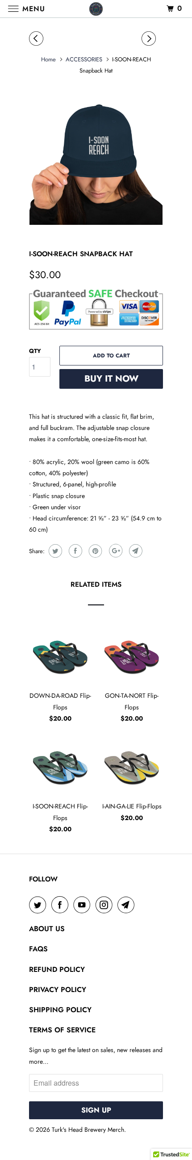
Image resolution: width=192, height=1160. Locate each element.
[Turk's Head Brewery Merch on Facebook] (61, 904)
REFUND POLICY (57, 969)
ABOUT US (47, 929)
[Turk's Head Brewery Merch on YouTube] (83, 904)
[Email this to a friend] (134, 551)
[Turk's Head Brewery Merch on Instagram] (106, 904)
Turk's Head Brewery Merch (88, 1129)
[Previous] (37, 38)
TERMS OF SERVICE (62, 1030)
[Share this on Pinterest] (94, 551)
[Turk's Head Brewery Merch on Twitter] (39, 904)
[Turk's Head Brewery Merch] (96, 8)
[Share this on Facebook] (74, 551)
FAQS (38, 949)
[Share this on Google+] (114, 551)
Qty (35, 351)
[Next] (150, 38)
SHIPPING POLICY (60, 1010)
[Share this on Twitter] (54, 551)
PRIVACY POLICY (57, 989)
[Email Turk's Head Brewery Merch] (127, 904)
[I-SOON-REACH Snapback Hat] (96, 158)
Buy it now (111, 378)
